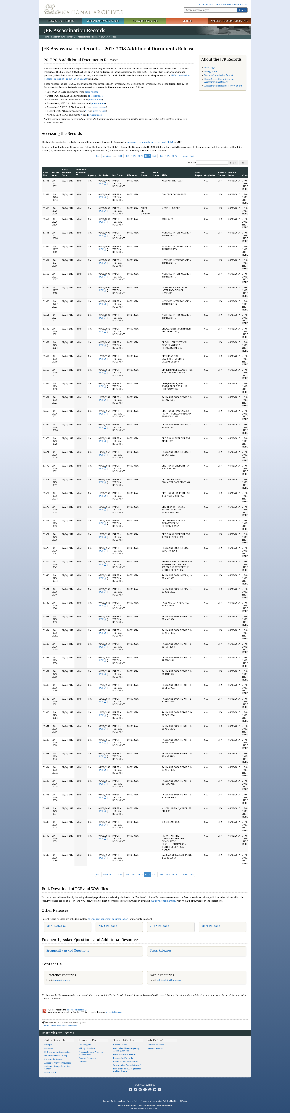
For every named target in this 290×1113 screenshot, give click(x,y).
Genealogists (85, 1044)
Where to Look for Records (125, 1061)
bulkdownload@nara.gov (163, 900)
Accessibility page (114, 1012)
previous (107, 155)
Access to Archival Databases (57, 1062)
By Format (49, 1048)
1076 (174, 155)
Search (242, 10)
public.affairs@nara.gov (169, 979)
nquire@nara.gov (62, 979)
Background (210, 71)
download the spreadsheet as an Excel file (148, 142)
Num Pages (198, 174)
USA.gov (183, 1101)
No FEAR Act (172, 1101)
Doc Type (117, 175)
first (98, 155)
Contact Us (242, 4)
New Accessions (155, 1048)
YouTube (150, 1089)
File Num (132, 175)
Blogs (154, 1089)
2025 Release (56, 926)
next (185, 155)
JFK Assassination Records (86, 36)
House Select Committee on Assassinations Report (219, 80)
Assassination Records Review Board (223, 85)
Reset (243, 162)
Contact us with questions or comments (59, 1025)
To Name (144, 174)
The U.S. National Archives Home (83, 9)
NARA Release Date (66, 172)
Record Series (222, 174)
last (192, 155)
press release (91, 91)
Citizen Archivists (207, 4)
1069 (126, 155)
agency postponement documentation (108, 918)
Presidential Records (53, 1059)
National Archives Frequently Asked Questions (126, 1049)
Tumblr (145, 1089)
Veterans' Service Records (103, 20)
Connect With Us (145, 1084)
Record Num (55, 174)
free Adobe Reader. (76, 1009)
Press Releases (160, 950)
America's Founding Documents (229, 20)
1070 (133, 155)
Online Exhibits (51, 1072)
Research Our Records (60, 20)
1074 (160, 155)
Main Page (209, 67)
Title (164, 175)
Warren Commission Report (218, 75)
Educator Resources (145, 20)
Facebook (130, 1089)
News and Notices (156, 1044)
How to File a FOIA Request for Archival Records (127, 1069)
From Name (156, 174)
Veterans (83, 1061)
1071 (140, 155)
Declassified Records (123, 1058)
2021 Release (210, 926)
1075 (167, 155)
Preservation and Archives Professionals (91, 1053)
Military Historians (87, 1048)
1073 (154, 155)
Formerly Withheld (81, 171)
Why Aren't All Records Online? (127, 1065)
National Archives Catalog (56, 1055)
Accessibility (120, 1101)
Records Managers (87, 1058)
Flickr (159, 1089)
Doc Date (103, 175)
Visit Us (187, 20)
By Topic (48, 1044)
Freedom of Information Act (153, 1101)
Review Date (232, 174)
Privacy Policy (133, 1101)
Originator (210, 175)
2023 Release (107, 926)
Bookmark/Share (226, 4)
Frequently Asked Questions (67, 950)
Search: (192, 162)
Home (46, 36)
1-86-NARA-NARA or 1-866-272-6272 (145, 1108)
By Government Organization (57, 1052)
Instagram (140, 1089)
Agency (92, 175)
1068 (120, 155)
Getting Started (120, 1044)
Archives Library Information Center (57, 1067)
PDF (101, 183)
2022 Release (159, 926)
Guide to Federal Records (125, 1054)
